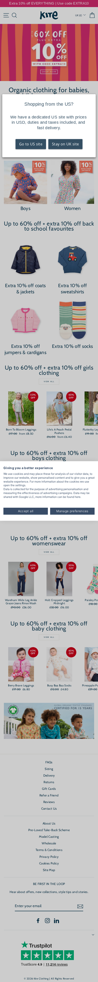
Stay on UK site (65, 144)
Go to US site (30, 144)
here (77, 497)
